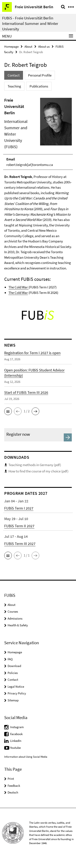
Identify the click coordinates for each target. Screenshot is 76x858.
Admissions (15, 618)
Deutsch (13, 792)
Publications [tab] (39, 86)
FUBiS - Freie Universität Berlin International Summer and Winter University (30, 23)
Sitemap (13, 700)
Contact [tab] (14, 75)
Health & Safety (18, 625)
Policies (13, 673)
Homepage (11, 46)
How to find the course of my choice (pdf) (38, 471)
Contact (13, 680)
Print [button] (11, 779)
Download (14, 666)
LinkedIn (15, 741)
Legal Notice (16, 687)
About (28, 46)
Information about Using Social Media (25, 756)
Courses (13, 611)
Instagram (17, 727)
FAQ (10, 659)
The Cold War (18, 287)
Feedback (14, 786)
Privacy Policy (17, 693)
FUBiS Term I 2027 (18, 508)
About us (44, 46)
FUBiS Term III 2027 (19, 543)
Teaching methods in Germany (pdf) (34, 465)
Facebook (16, 734)
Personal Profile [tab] (40, 75)
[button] (8, 411)
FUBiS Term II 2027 (19, 525)
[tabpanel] (38, 196)
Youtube (15, 748)
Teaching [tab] (14, 86)
